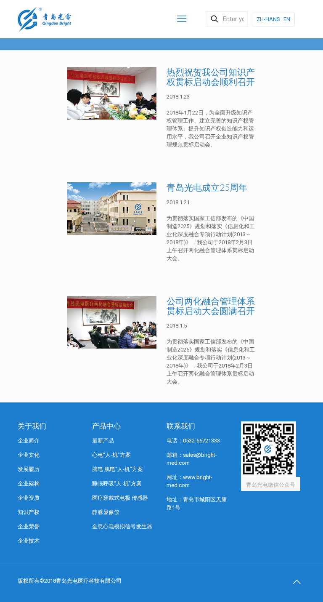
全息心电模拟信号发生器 (122, 526)
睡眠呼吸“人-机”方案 (117, 483)
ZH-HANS (268, 19)
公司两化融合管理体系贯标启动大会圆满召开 (211, 306)
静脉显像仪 (105, 512)
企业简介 (29, 440)
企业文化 (29, 455)
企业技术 (29, 541)
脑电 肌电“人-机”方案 (117, 469)
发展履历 (29, 469)
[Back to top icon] (296, 582)
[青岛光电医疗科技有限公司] (44, 19)
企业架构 (29, 483)
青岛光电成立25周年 (207, 187)
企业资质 (29, 498)
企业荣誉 (29, 526)
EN (286, 19)
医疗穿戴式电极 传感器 (120, 498)
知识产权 (29, 512)
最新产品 (103, 440)
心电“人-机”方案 (111, 455)
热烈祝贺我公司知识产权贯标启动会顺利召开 (211, 77)
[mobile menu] (182, 19)
